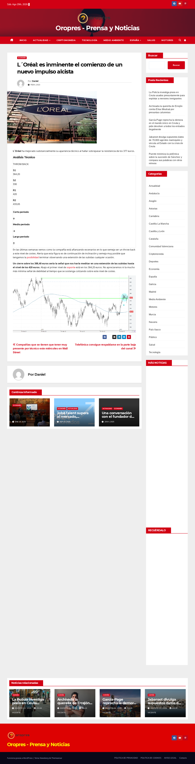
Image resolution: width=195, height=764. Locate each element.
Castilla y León (156, 231)
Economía (22, 58)
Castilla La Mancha (159, 224)
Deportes (153, 261)
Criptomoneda (66, 40)
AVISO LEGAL (170, 758)
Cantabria (154, 216)
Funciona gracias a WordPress (20, 758)
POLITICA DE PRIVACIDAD (126, 758)
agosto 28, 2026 (23, 708)
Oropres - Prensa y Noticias (97, 28)
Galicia (152, 284)
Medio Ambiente (113, 40)
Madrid (152, 292)
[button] (180, 40)
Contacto (183, 758)
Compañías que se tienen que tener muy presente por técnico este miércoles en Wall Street (40, 348)
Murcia (152, 314)
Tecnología (89, 40)
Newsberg (44, 758)
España (135, 40)
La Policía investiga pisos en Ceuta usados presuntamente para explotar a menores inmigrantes (167, 95)
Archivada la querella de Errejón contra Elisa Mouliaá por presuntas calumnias (165, 109)
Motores (167, 40)
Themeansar (57, 758)
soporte (71, 267)
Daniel (35, 81)
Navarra (153, 322)
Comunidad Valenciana (161, 246)
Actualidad (41, 40)
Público (153, 337)
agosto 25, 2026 (159, 708)
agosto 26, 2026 (68, 708)
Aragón (152, 201)
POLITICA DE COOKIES (151, 758)
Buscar (153, 55)
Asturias (153, 208)
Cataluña (153, 239)
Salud (151, 40)
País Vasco (155, 329)
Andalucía (154, 193)
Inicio (23, 40)
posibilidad (33, 257)
